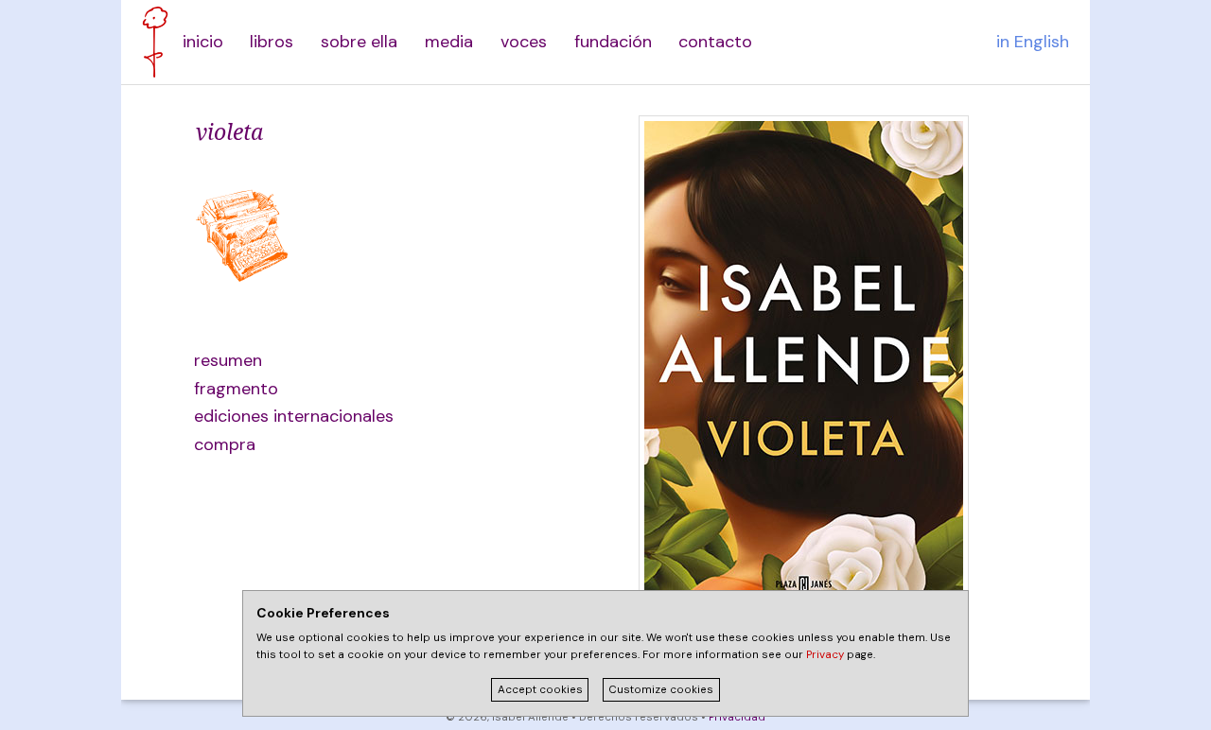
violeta (229, 131)
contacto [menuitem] (715, 41)
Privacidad (737, 717)
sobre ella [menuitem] (359, 41)
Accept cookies (540, 690)
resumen (228, 360)
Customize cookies (660, 690)
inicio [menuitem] (203, 41)
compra (224, 444)
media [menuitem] (449, 41)
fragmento (236, 388)
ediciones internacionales (284, 416)
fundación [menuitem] (613, 41)
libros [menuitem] (271, 41)
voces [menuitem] (523, 41)
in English (1032, 41)
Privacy (825, 655)
